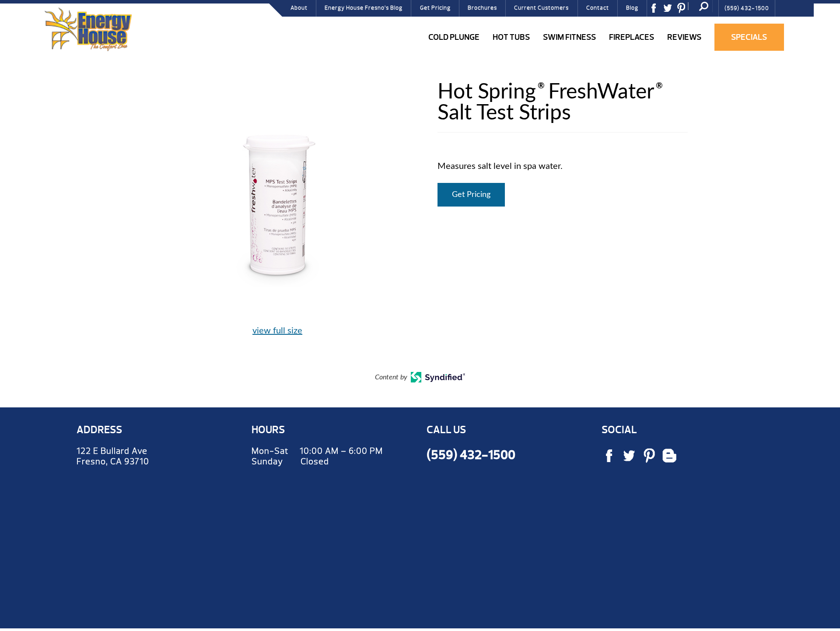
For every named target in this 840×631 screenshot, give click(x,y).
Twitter (670, 11)
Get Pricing (435, 7)
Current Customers (541, 7)
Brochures (482, 7)
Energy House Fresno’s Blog (363, 7)
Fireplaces (631, 37)
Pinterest (684, 11)
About (299, 7)
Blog (632, 7)
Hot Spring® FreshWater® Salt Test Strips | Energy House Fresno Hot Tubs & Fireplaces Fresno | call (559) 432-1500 (88, 29)
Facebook (656, 11)
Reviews (684, 37)
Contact (597, 7)
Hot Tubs (511, 37)
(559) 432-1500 (746, 8)
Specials (749, 37)
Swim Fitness (569, 37)
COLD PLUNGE (454, 37)
